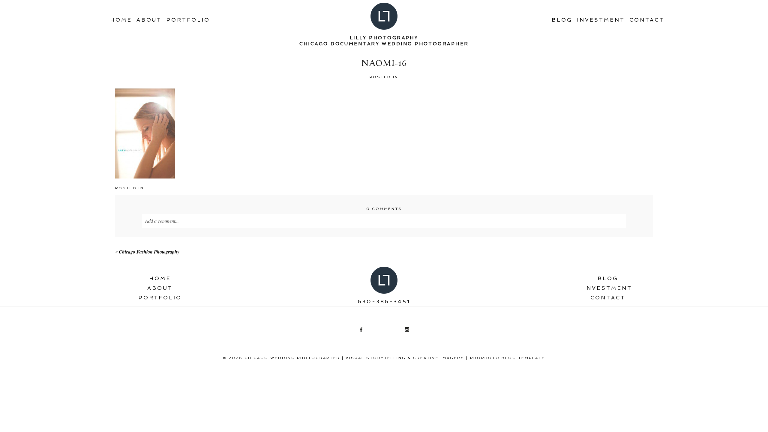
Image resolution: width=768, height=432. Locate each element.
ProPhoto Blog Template (507, 358)
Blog (562, 20)
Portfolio (188, 20)
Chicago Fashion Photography (149, 251)
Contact (646, 20)
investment (601, 20)
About (149, 20)
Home (121, 20)
